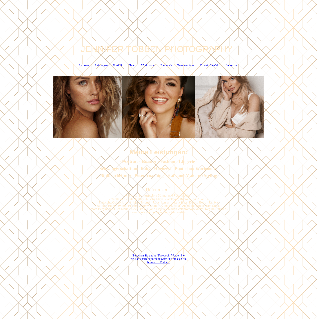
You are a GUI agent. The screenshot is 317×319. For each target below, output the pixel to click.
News (132, 65)
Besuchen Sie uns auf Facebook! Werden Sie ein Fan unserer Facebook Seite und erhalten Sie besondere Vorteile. (158, 259)
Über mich (166, 65)
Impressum (232, 65)
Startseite (84, 65)
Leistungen (101, 65)
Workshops (147, 65)
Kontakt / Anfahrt (210, 65)
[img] (158, 107)
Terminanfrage (185, 65)
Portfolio (118, 65)
